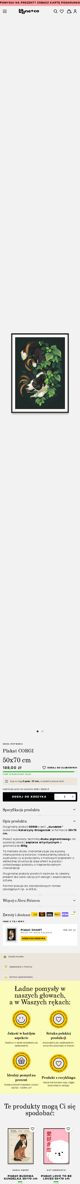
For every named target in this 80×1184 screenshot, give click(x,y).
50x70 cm (36, 931)
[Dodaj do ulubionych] (59, 767)
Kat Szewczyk (56, 1170)
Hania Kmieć (20, 1170)
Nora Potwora (13, 744)
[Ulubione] (62, 11)
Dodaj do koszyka (29, 796)
